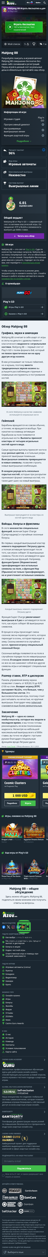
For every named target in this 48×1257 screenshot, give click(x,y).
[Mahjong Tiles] (24, 395)
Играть (28, 803)
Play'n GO (30, 249)
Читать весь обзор (26, 236)
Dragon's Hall (11, 840)
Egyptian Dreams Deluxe (34, 840)
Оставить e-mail (10, 1159)
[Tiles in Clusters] (24, 498)
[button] (43, 150)
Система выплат (16, 183)
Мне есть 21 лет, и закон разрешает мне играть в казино (24, 1175)
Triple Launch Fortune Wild (32, 877)
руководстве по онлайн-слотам (16, 278)
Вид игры (13, 161)
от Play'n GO (12, 11)
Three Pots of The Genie (11, 877)
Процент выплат (16, 150)
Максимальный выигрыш (20, 172)
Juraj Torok (11, 746)
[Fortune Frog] (24, 592)
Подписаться (24, 1168)
